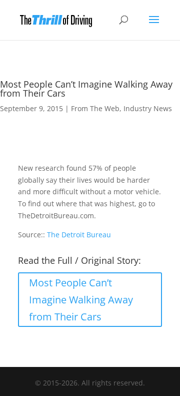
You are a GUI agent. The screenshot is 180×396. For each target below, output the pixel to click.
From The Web (95, 108)
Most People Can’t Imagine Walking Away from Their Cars (81, 299)
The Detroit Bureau (79, 234)
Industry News (148, 108)
